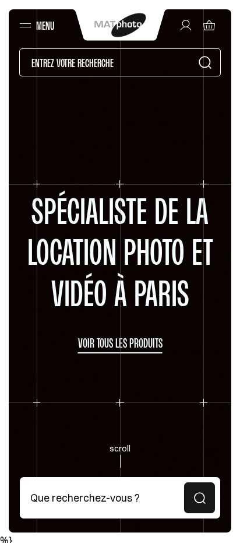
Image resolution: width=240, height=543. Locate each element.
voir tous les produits (120, 343)
